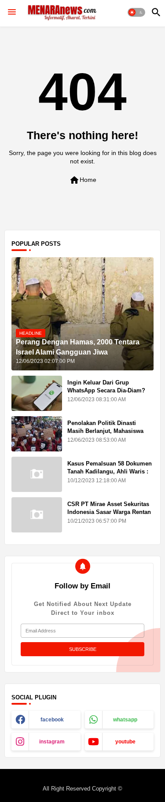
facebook (52, 720)
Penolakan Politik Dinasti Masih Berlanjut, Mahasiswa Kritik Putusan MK (105, 431)
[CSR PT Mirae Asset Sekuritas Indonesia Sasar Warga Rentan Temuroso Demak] (36, 514)
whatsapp (125, 720)
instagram (52, 742)
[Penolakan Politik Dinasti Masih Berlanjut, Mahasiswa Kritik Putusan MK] (36, 433)
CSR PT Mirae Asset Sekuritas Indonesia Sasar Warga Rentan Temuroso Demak (109, 512)
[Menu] (12, 12)
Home (82, 180)
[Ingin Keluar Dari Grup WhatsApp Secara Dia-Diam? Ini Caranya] (36, 393)
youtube (125, 742)
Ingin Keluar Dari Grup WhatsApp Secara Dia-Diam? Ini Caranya (106, 390)
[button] (136, 12)
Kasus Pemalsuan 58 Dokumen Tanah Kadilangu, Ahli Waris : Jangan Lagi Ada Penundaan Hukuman (109, 475)
